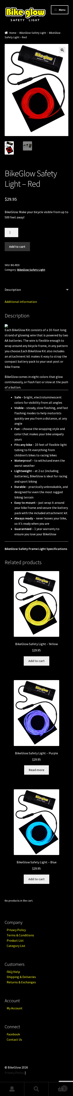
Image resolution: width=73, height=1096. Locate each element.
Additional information (21, 302)
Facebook (13, 1034)
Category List (16, 946)
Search (36, 1089)
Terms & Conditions (20, 935)
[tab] (37, 290)
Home (12, 33)
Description (13, 290)
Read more (36, 770)
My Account (15, 1008)
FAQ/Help (13, 972)
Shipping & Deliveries (21, 977)
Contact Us (14, 1039)
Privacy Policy (16, 930)
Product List (15, 940)
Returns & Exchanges (21, 982)
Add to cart (17, 246)
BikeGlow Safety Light (32, 33)
